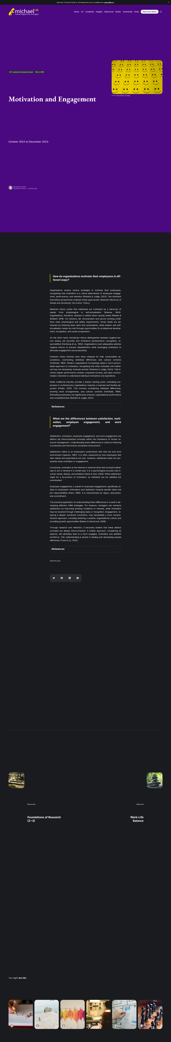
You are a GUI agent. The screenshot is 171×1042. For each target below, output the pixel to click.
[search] (160, 11)
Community (127, 12)
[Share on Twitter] (54, 578)
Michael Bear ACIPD (19, 187)
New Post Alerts (150, 12)
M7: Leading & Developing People (21, 72)
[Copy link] (78, 578)
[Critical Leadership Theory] (150, 1014)
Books (118, 12)
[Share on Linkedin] (70, 578)
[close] (168, 2)
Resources (109, 12)
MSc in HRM (40, 72)
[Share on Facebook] (62, 578)
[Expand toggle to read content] (118, 406)
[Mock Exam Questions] (21, 1014)
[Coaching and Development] (46, 1014)
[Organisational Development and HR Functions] (98, 1014)
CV (82, 12)
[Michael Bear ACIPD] (10, 188)
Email (136, 12)
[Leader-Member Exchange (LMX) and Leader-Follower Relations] (124, 1014)
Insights (99, 12)
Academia (90, 12)
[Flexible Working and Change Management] (72, 1014)
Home (76, 12)
